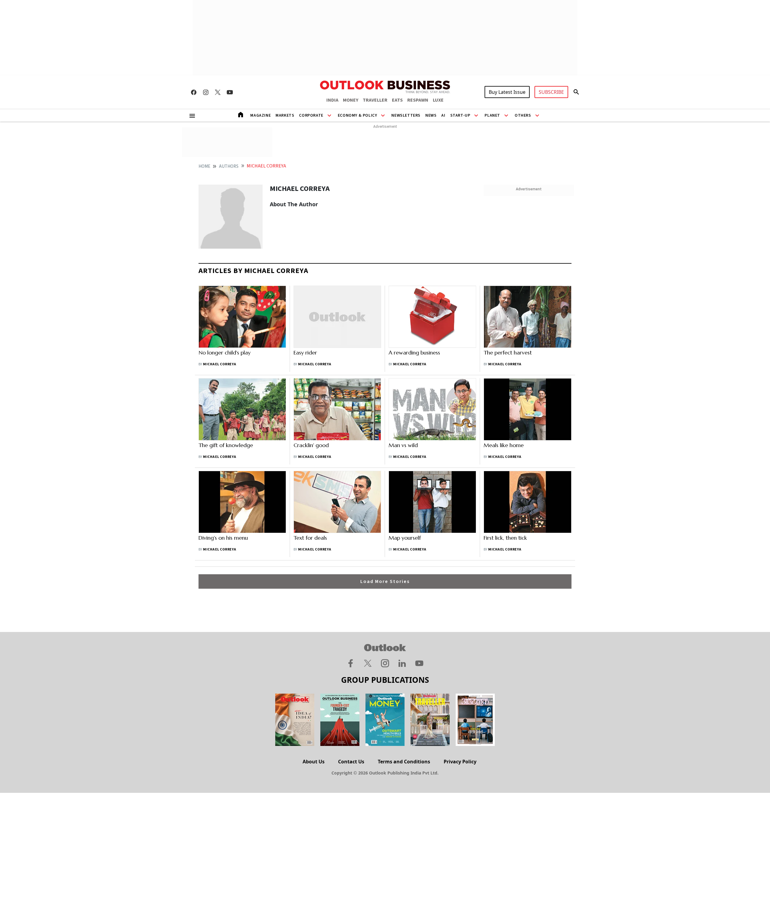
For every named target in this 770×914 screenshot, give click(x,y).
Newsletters (405, 115)
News (430, 115)
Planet (492, 115)
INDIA (332, 100)
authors (229, 166)
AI (443, 115)
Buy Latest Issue (507, 92)
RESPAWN (417, 100)
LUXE (438, 100)
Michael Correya (219, 364)
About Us (314, 761)
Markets (285, 115)
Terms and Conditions (404, 761)
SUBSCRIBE (551, 92)
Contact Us (351, 761)
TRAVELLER (375, 100)
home (204, 166)
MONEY (350, 100)
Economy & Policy (357, 115)
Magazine (260, 115)
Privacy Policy (460, 761)
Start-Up (460, 115)
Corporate (311, 115)
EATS (397, 100)
